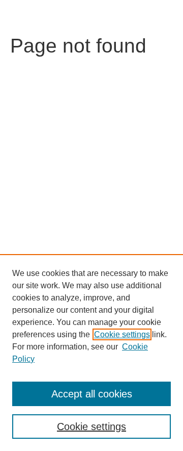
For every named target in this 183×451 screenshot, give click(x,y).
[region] (91, 352)
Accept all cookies (91, 393)
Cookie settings (122, 334)
